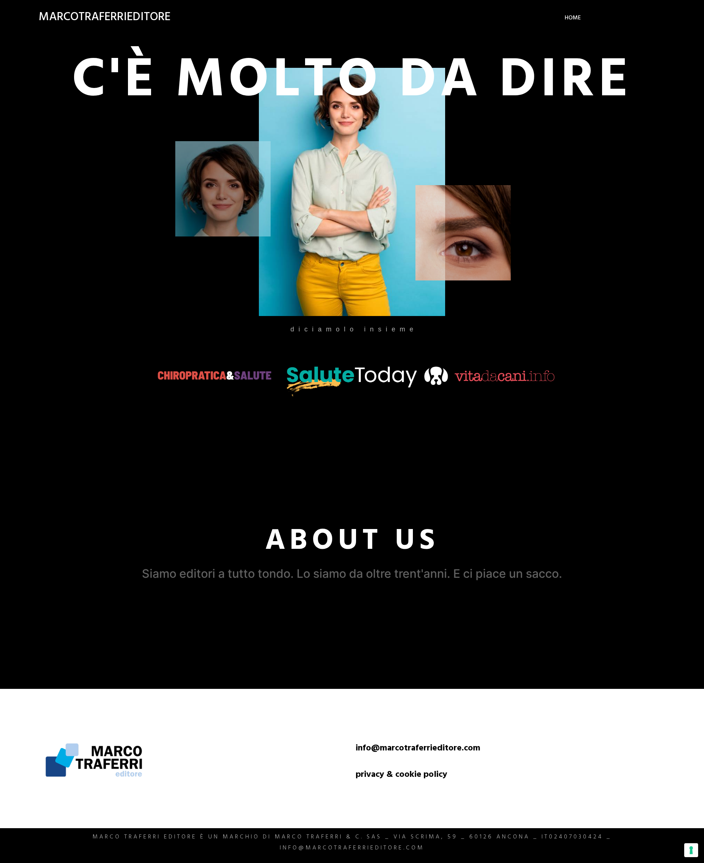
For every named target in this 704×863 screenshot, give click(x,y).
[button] (352, 541)
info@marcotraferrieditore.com (418, 749)
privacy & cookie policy (401, 775)
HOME (573, 18)
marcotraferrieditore (104, 18)
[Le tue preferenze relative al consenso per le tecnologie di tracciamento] (691, 850)
